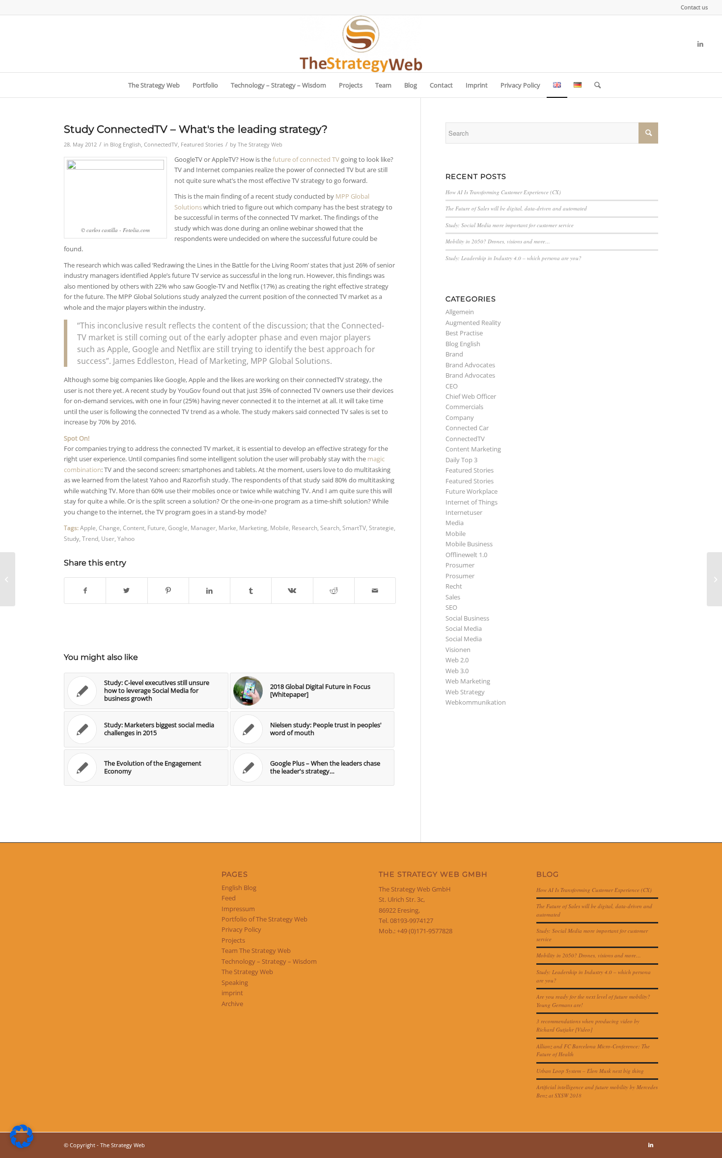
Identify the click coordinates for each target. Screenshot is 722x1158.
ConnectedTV (161, 144)
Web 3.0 (457, 670)
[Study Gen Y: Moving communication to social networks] (7, 579)
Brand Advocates (470, 364)
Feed (229, 897)
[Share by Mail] (375, 590)
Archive (232, 1003)
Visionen (458, 649)
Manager (203, 528)
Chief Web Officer (470, 396)
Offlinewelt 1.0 (466, 554)
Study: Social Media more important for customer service (509, 225)
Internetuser (463, 512)
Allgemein (459, 311)
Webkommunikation (475, 702)
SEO (451, 607)
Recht (453, 586)
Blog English (125, 144)
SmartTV (354, 528)
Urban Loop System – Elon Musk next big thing (590, 1070)
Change (109, 528)
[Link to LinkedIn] (700, 43)
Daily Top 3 (461, 459)
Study (71, 538)
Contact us (694, 7)
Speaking (235, 982)
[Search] (594, 85)
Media (454, 522)
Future (156, 528)
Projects (233, 940)
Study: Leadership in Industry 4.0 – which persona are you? (513, 258)
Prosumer (459, 565)
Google (178, 528)
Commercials (464, 406)
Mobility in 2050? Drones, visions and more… (497, 241)
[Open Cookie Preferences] (21, 1145)
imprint (232, 992)
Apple (88, 528)
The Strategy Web (260, 144)
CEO (451, 386)
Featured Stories (202, 144)
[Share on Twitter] (126, 590)
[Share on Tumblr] (250, 590)
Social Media (463, 628)
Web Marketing (467, 681)
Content (133, 528)
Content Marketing (473, 449)
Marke (227, 528)
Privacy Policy (241, 929)
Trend (90, 538)
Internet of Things (471, 502)
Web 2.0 (457, 659)
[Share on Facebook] (85, 590)
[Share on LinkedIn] (209, 590)
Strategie (381, 528)
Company (459, 417)
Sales (452, 597)
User (107, 538)
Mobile (279, 528)
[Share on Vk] (292, 590)
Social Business (467, 618)
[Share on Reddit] (333, 590)
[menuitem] (692, 7)
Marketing (253, 528)
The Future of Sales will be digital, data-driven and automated (516, 208)
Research (304, 528)
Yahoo (126, 538)
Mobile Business (469, 543)
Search (329, 528)
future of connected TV (306, 159)
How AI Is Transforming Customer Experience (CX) (503, 192)
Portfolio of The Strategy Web (264, 919)
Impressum (238, 908)
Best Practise (464, 332)
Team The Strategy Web (256, 950)
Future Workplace (471, 491)
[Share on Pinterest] (168, 590)
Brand (454, 354)
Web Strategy (465, 691)
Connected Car (467, 427)
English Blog (239, 887)
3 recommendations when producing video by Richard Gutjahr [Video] (587, 1025)
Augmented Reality (473, 322)
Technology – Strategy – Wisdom (269, 961)
